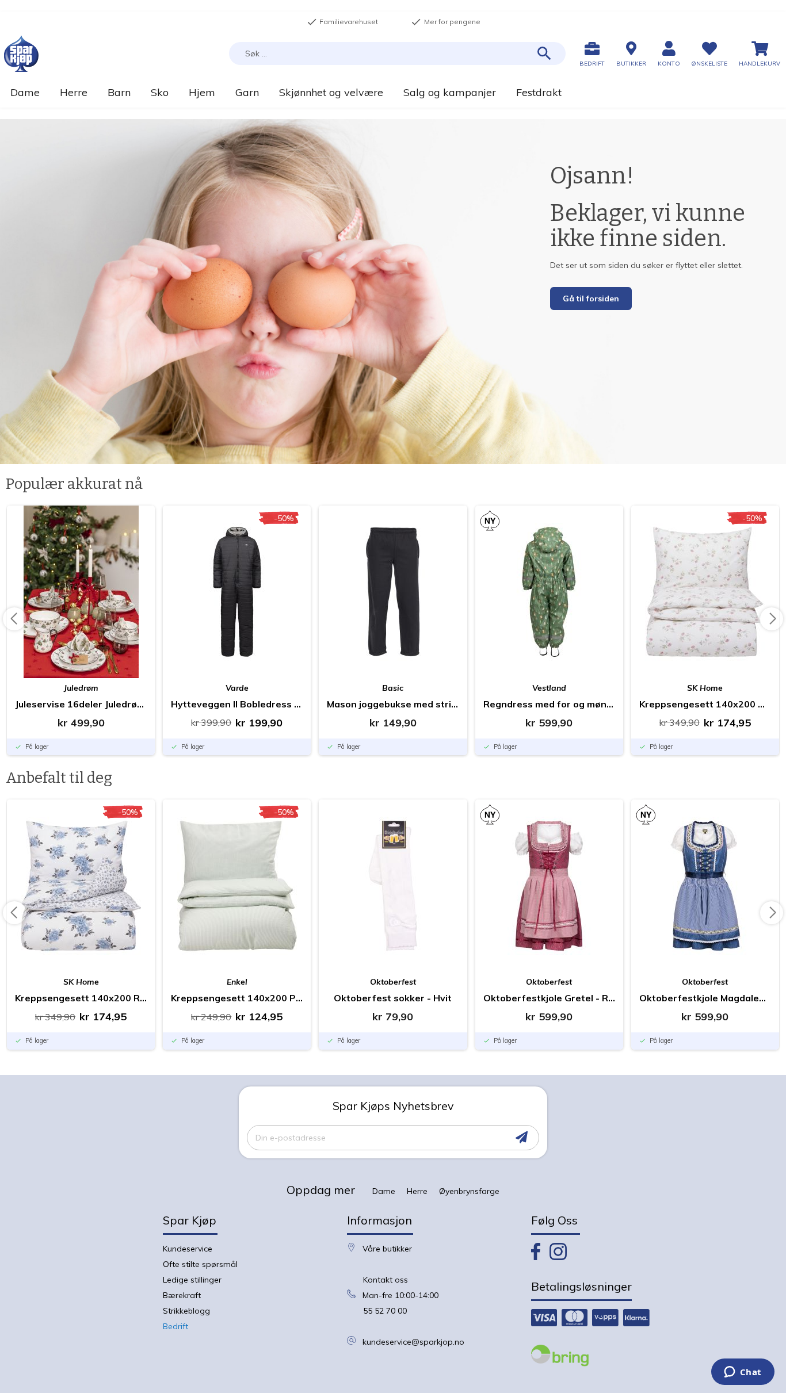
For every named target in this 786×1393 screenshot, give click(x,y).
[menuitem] (24, 92)
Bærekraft (182, 1295)
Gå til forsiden (591, 298)
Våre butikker (387, 1248)
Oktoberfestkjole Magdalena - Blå (705, 998)
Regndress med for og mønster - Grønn (549, 704)
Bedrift (175, 1326)
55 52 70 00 (385, 1311)
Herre (417, 1191)
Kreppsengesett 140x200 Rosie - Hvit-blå (81, 998)
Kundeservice (187, 1248)
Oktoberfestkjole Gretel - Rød (549, 998)
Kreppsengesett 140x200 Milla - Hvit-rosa (705, 704)
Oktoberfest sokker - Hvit (393, 998)
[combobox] (397, 53)
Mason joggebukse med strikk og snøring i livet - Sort (393, 704)
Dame (383, 1191)
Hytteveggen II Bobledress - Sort (237, 704)
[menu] (393, 92)
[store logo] (21, 54)
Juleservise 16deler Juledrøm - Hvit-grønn (81, 704)
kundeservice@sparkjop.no (413, 1342)
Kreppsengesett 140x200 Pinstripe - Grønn (237, 998)
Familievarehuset (342, 22)
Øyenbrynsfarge (469, 1191)
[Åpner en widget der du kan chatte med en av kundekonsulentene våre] (742, 1372)
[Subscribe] (521, 1137)
